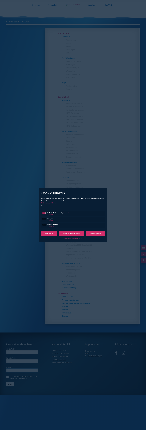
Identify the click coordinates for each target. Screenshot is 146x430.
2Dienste (51, 226)
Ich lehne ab (49, 234)
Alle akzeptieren (95, 234)
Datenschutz (67, 239)
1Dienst (50, 214)
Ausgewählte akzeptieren (71, 234)
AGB (80, 239)
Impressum (75, 239)
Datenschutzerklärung (49, 202)
